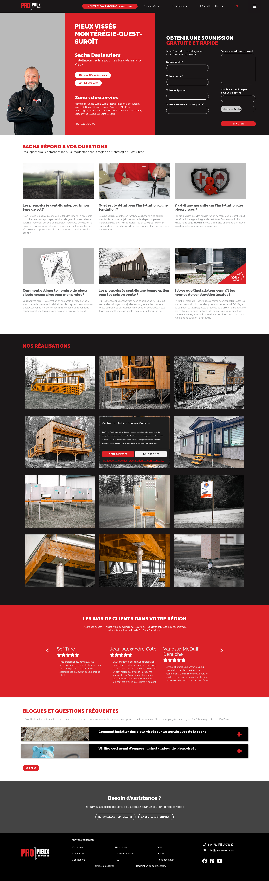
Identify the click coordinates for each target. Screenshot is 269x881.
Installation (178, 6)
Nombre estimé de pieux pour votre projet (235, 91)
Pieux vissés (149, 6)
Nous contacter (165, 859)
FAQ (117, 859)
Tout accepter (118, 454)
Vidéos (161, 847)
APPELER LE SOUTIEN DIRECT (156, 817)
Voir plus (31, 768)
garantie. (199, 222)
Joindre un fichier (231, 109)
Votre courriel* (174, 76)
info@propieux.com (220, 850)
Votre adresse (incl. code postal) (185, 104)
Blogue (161, 853)
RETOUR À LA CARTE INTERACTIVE (115, 817)
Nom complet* (174, 62)
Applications (78, 859)
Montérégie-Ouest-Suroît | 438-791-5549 (110, 6)
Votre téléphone (175, 90)
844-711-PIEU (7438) (220, 844)
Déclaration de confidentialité (146, 460)
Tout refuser (151, 454)
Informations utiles (209, 6)
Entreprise (77, 847)
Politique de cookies (115, 460)
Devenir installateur (125, 853)
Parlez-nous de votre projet (237, 51)
